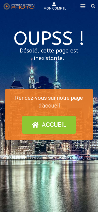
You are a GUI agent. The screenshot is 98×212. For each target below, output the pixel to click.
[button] (83, 6)
